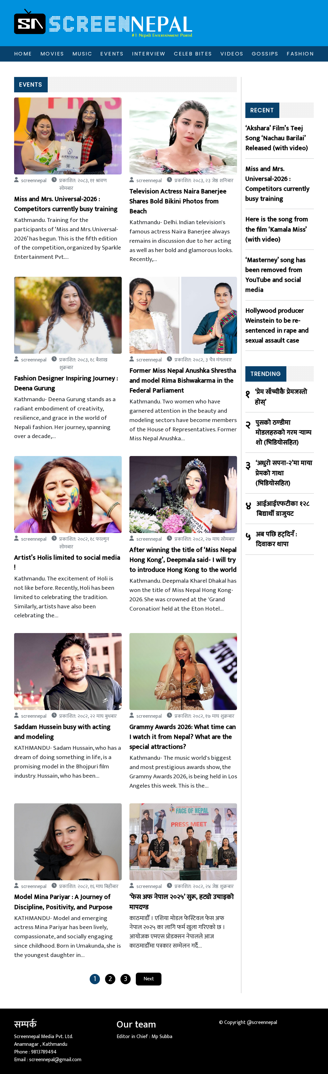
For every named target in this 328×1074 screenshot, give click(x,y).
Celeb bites (193, 53)
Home (23, 53)
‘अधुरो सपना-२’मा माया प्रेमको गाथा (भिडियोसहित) (284, 473)
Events (112, 53)
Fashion (300, 53)
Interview (149, 53)
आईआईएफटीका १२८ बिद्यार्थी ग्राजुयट (283, 509)
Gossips (265, 53)
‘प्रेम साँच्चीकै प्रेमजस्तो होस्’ (281, 397)
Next (149, 979)
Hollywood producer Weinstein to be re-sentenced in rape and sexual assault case (277, 326)
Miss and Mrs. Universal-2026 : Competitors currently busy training (277, 184)
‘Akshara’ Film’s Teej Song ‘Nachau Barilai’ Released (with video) (276, 138)
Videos (231, 53)
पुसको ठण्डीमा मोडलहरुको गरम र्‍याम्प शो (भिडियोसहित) (283, 433)
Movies (52, 53)
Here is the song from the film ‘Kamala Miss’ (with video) (276, 229)
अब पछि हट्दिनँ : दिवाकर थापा (276, 539)
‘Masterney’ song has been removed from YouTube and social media (275, 275)
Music (82, 53)
